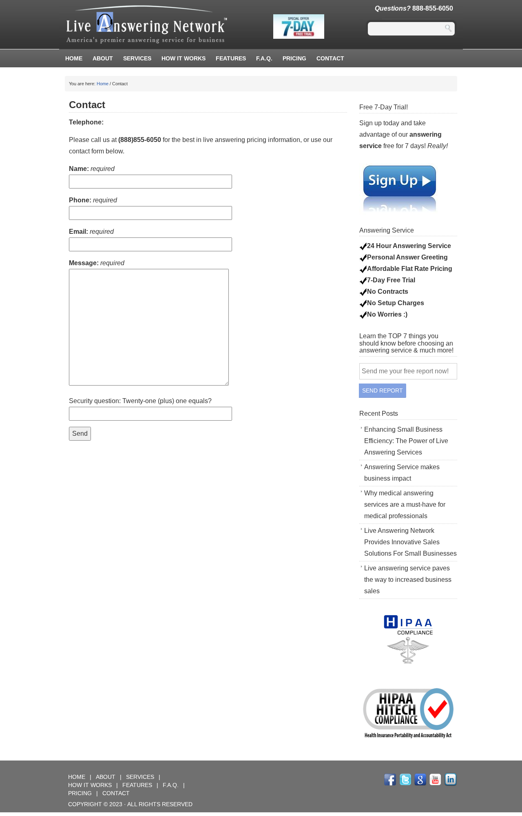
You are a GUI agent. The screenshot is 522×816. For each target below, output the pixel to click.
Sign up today (379, 123)
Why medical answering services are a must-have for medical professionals (404, 504)
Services (137, 58)
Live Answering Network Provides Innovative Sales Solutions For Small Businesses (410, 542)
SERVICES (141, 777)
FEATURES (231, 58)
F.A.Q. (264, 58)
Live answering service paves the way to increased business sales (407, 579)
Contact (330, 58)
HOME (77, 777)
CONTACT (116, 793)
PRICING (294, 58)
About (103, 58)
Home (73, 58)
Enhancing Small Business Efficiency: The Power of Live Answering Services (406, 441)
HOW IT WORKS (183, 58)
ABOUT (106, 777)
